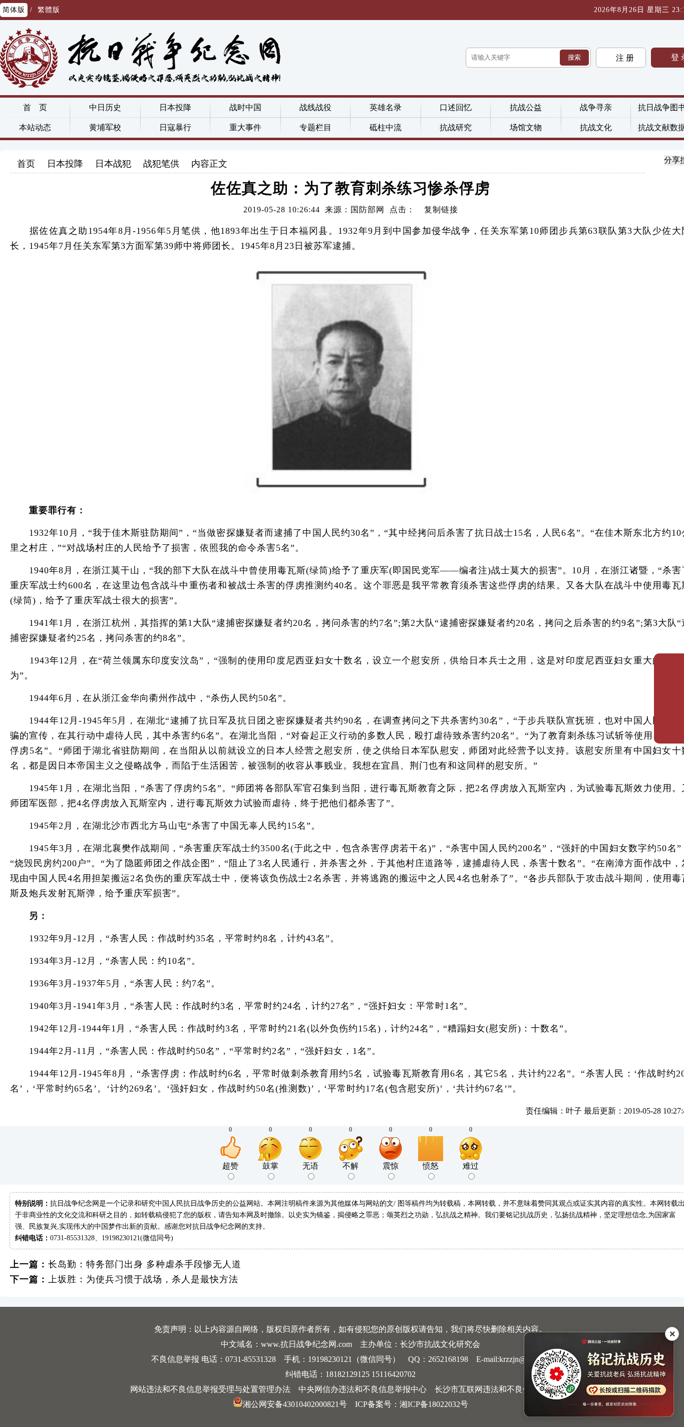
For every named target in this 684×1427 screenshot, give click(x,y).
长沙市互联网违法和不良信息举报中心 (503, 1389)
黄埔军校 (105, 127)
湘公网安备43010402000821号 (295, 1404)
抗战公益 (526, 107)
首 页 (35, 107)
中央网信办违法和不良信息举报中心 (362, 1389)
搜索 (574, 57)
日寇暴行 (175, 127)
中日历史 (105, 107)
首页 (26, 163)
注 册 (624, 58)
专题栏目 (315, 127)
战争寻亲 (596, 107)
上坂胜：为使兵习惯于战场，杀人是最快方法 (143, 1279)
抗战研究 (456, 127)
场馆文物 (526, 127)
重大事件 (245, 127)
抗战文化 (596, 127)
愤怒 (431, 1166)
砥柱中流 (386, 127)
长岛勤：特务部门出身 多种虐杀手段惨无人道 (144, 1264)
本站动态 (35, 127)
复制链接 (441, 209)
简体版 (14, 10)
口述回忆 (456, 107)
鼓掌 (270, 1166)
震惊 (391, 1166)
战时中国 (245, 107)
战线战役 (315, 107)
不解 (351, 1166)
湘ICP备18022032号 (434, 1404)
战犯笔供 (161, 164)
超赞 (230, 1166)
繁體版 (49, 10)
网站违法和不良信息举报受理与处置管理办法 (210, 1389)
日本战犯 (113, 164)
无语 (310, 1166)
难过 (471, 1166)
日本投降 (175, 107)
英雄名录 (386, 107)
